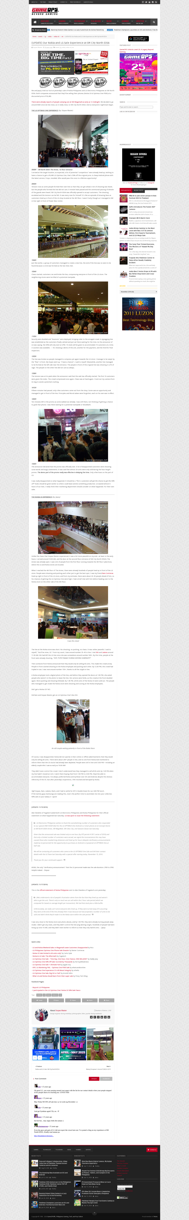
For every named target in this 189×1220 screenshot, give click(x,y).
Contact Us (63, 2)
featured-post (99, 30)
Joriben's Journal (122, 1173)
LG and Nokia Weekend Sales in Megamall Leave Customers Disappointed (60, 948)
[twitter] (146, 2)
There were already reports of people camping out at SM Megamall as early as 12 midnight (66, 102)
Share (57, 1000)
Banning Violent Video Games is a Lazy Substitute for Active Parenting (52, 1194)
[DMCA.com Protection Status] (122, 1198)
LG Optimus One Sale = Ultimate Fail (46, 965)
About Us (34, 2)
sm (62, 36)
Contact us (153, 1150)
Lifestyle (140, 22)
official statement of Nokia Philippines (54, 890)
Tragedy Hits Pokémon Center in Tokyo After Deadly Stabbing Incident (141, 260)
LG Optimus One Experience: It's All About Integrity (52, 970)
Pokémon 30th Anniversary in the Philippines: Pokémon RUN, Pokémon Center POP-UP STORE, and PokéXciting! (55, 1184)
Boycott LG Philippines (41, 987)
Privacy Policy (53, 2)
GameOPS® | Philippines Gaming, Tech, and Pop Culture (65, 1216)
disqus (94, 1079)
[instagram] (152, 2)
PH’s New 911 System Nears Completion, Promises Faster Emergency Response (96, 1192)
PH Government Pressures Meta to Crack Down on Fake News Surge (96, 1183)
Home (34, 36)
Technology (79, 22)
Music (111, 22)
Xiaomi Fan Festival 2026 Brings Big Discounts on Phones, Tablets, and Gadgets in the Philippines (98, 1173)
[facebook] (142, 2)
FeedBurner (129, 1191)
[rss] (156, 2)
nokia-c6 (56, 36)
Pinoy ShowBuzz (75, 2)
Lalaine (105, 652)
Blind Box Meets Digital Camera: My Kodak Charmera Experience (97, 1162)
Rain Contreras (107, 573)
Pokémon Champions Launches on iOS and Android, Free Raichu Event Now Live (62, 30)
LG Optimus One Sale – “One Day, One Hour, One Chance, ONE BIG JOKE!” (60, 959)
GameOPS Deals (88, 2)
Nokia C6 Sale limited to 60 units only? (47, 953)
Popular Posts (126, 190)
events (40, 36)
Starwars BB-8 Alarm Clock (139, 218)
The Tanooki (121, 1161)
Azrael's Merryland (123, 1171)
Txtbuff (119, 1175)
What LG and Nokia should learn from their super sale (53, 976)
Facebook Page (133, 183)
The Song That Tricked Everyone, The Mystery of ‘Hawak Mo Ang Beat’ (141, 246)
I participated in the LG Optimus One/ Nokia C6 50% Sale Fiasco (56, 990)
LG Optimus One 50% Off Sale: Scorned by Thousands (52, 962)
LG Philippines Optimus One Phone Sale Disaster (51, 950)
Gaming (63, 22)
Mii (97, 652)
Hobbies (126, 22)
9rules (156, 1216)
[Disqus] (73, 1110)
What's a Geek (121, 1166)
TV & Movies (96, 22)
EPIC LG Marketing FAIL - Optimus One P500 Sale (51, 968)
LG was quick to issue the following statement (82, 816)
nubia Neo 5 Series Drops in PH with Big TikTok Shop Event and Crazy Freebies (143, 273)
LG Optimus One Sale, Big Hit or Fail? (46, 973)
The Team (43, 2)
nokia (50, 36)
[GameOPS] (91, 1017)
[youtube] (149, 2)
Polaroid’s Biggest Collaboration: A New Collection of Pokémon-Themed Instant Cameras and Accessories (53, 1163)
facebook (106, 1079)
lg (45, 36)
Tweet (40, 1000)
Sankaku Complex (122, 1168)
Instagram (151, 183)
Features (47, 22)
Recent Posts (138, 190)
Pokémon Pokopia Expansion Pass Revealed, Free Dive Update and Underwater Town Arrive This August (144, 30)
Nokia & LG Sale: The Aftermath (45, 956)
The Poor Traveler (122, 1163)
